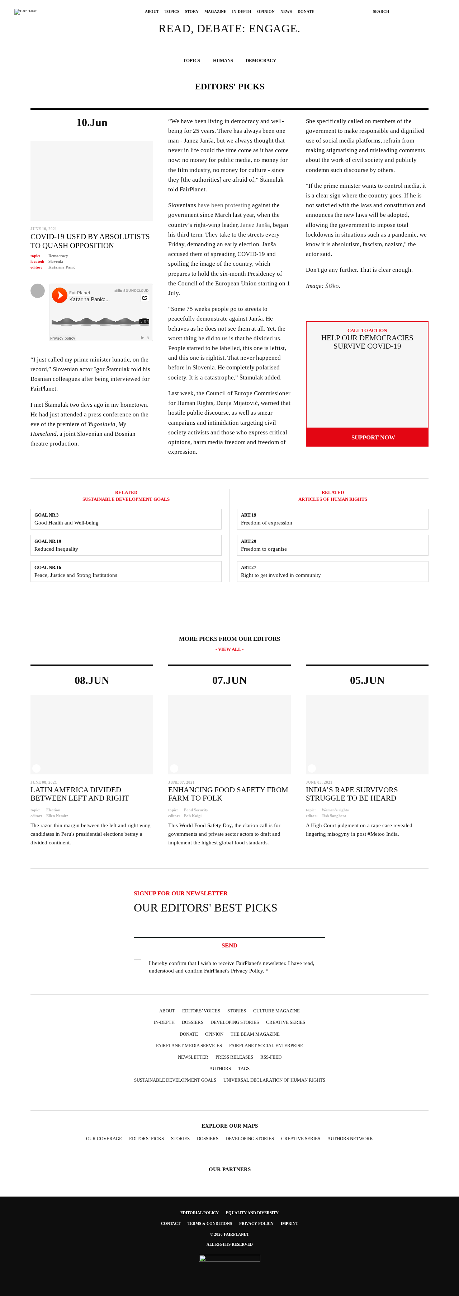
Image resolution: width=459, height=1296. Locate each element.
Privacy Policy (247, 971)
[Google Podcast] (278, 1097)
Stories (236, 1010)
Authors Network (350, 1138)
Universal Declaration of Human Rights (274, 1080)
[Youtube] (419, 22)
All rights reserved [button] (230, 1244)
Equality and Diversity (252, 1213)
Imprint (289, 1223)
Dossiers (192, 1022)
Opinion (266, 11)
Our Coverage (104, 1138)
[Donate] (376, 22)
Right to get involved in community (281, 575)
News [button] (286, 11)
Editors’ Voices (201, 1010)
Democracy (58, 255)
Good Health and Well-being (66, 523)
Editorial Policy (199, 1213)
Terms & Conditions (210, 1223)
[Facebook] (387, 22)
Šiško (332, 286)
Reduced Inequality (56, 549)
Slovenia (55, 261)
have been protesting (224, 205)
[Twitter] (408, 22)
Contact (170, 1223)
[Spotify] (250, 1097)
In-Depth (241, 11)
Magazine (215, 11)
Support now (373, 437)
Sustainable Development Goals (175, 1080)
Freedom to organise (264, 549)
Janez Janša (255, 225)
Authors (220, 1068)
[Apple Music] (264, 1097)
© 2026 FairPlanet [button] (229, 1234)
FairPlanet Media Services (189, 1045)
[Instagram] (398, 22)
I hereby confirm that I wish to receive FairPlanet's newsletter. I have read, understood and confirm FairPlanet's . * (231, 967)
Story (192, 11)
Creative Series (285, 1022)
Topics (172, 11)
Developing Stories (234, 1022)
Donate (306, 11)
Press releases (234, 1057)
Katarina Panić (61, 267)
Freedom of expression (266, 523)
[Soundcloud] (430, 22)
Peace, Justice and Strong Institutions (75, 575)
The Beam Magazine (255, 1034)
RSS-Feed (270, 1057)
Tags (244, 1068)
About (152, 11)
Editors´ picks (146, 1138)
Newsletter (193, 1057)
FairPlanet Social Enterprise (266, 1045)
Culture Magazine (276, 1010)
